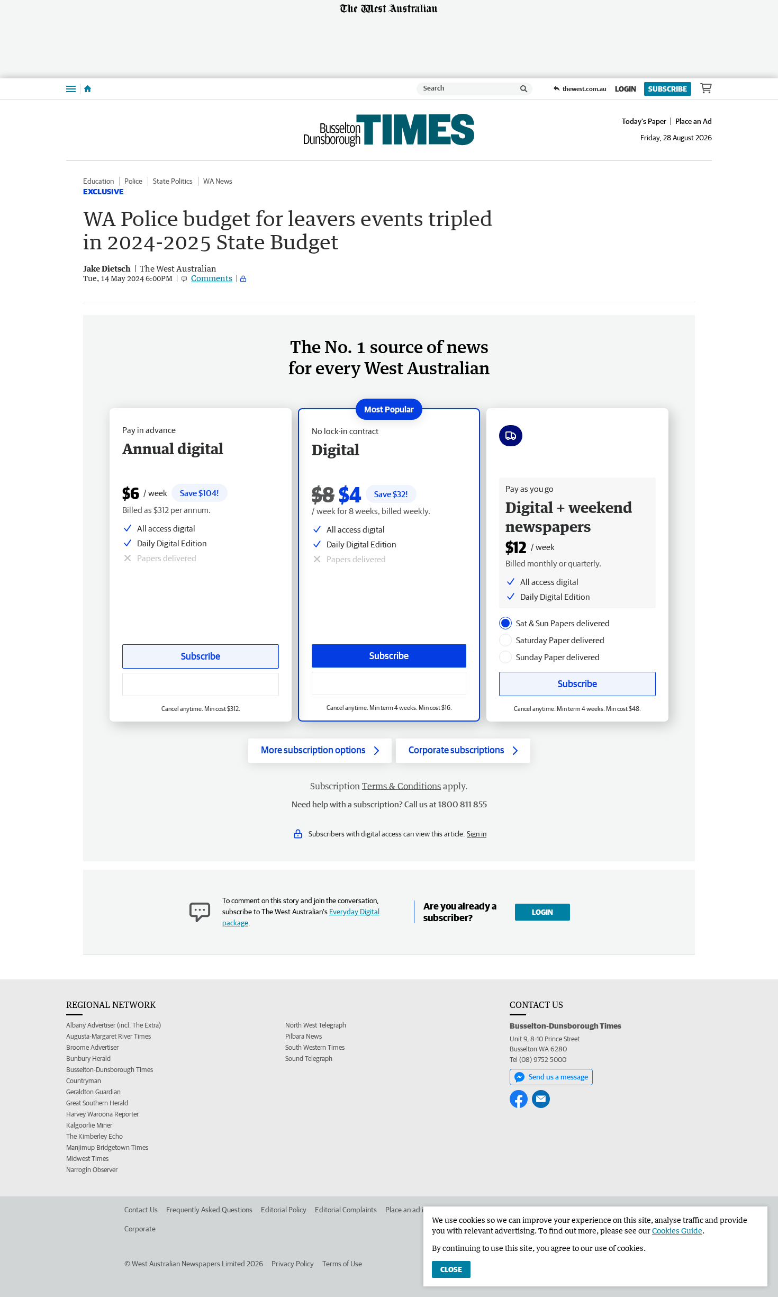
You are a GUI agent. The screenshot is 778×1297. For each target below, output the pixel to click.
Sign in (476, 834)
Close (451, 1269)
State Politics (173, 181)
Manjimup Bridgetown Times (107, 1147)
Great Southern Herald (97, 1103)
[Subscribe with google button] (389, 683)
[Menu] (71, 88)
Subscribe (667, 89)
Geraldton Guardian (93, 1092)
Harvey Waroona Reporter (102, 1114)
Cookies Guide (677, 1230)
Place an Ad (693, 121)
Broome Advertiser (92, 1047)
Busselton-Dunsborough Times (109, 1070)
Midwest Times (87, 1159)
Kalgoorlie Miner (89, 1125)
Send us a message (558, 1077)
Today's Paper (644, 121)
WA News (217, 181)
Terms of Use (342, 1263)
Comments (211, 278)
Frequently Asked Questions (209, 1209)
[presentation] (505, 623)
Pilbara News (303, 1036)
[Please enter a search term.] (524, 89)
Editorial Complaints (346, 1209)
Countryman (83, 1081)
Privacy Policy (293, 1263)
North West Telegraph (315, 1025)
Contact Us (141, 1209)
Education (98, 181)
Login (625, 89)
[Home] (87, 89)
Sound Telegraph (308, 1058)
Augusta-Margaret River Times (108, 1036)
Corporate (140, 1228)
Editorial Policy (283, 1209)
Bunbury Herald (88, 1058)
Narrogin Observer (91, 1170)
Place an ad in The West (421, 1209)
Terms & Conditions (401, 786)
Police (133, 181)
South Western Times (315, 1047)
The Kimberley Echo (94, 1136)
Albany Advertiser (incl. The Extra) (113, 1025)
